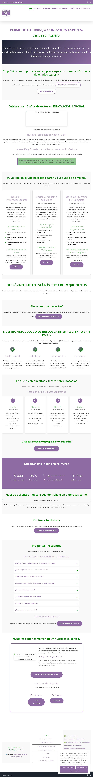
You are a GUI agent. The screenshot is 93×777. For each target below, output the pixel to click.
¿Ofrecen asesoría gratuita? (25, 590)
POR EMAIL (56, 701)
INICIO (46, 735)
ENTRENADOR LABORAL (46, 742)
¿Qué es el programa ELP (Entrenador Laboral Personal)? (35, 583)
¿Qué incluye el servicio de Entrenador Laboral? (31, 570)
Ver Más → (16, 267)
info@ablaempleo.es (16, 2)
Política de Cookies (77, 764)
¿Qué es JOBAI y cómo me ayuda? (26, 603)
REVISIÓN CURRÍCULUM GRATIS (46, 746)
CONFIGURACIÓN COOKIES (67, 767)
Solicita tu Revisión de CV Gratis (46, 675)
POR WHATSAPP (36, 702)
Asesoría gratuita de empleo (46, 750)
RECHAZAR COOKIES (82, 767)
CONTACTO (46, 753)
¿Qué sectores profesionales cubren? (28, 596)
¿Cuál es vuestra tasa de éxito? (26, 610)
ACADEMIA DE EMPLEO (46, 739)
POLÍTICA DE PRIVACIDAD (46, 761)
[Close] (88, 751)
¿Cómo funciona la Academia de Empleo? (29, 576)
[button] (89, 8)
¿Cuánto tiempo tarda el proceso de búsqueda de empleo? (35, 563)
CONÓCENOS (46, 757)
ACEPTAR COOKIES (74, 771)
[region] (74, 762)
